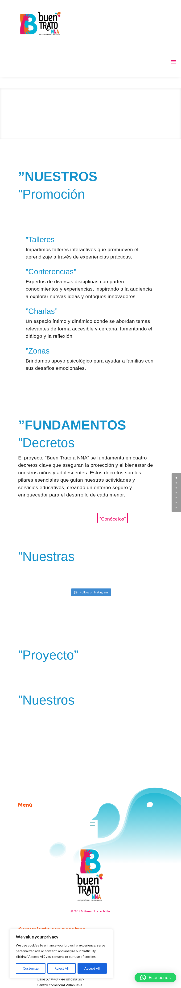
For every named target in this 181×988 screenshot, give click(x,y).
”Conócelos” (112, 518)
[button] (155, 977)
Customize (31, 968)
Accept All (92, 968)
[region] (61, 954)
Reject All (61, 968)
